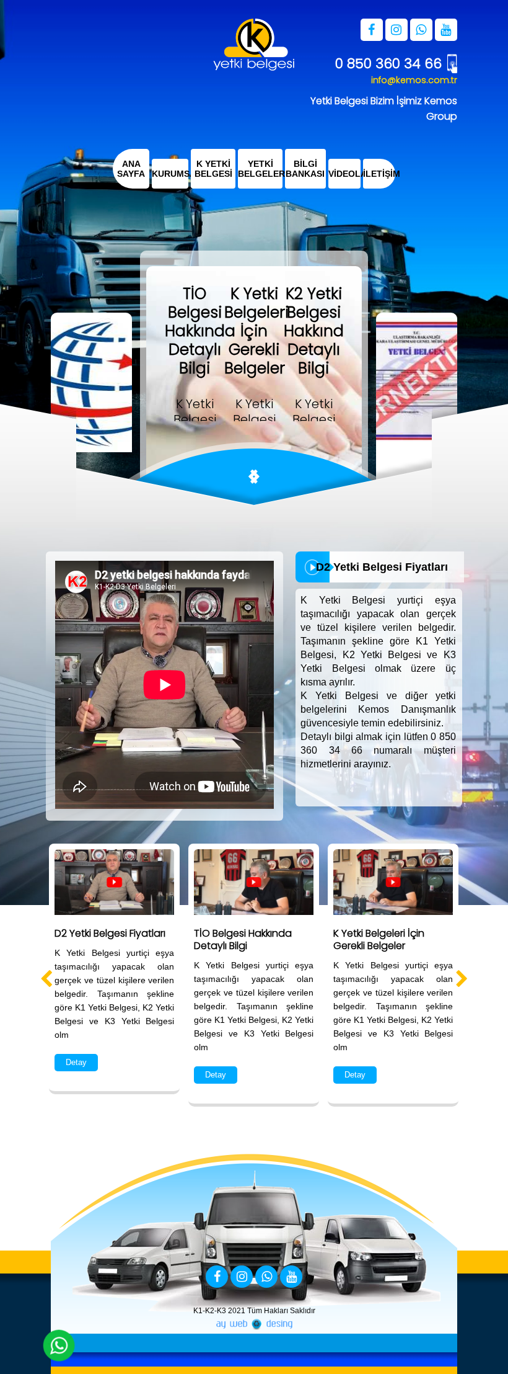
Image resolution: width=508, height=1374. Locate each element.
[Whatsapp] (266, 1277)
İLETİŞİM (379, 174)
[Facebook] (217, 1277)
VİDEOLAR (344, 174)
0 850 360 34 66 (388, 63)
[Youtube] (291, 1277)
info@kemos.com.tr (414, 80)
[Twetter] (241, 1277)
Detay (76, 1062)
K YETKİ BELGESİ (213, 169)
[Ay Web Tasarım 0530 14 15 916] (254, 1324)
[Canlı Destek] (58, 1345)
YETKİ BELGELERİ (260, 169)
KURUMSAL (170, 174)
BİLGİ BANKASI (305, 169)
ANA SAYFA (131, 169)
